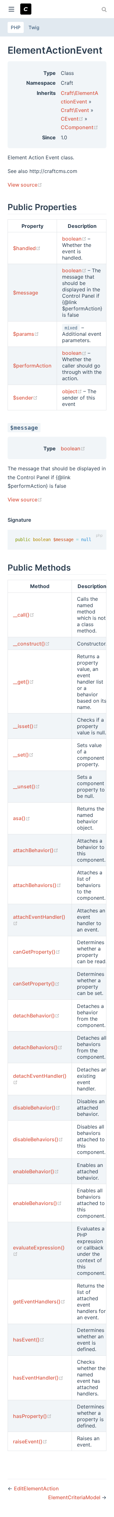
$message (25, 292)
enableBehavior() (36, 1171)
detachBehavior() (36, 1015)
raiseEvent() (30, 1441)
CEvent (73, 119)
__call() (23, 615)
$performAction (32, 365)
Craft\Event (75, 110)
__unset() (26, 786)
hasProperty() (32, 1416)
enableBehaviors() (37, 1203)
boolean (75, 238)
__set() (23, 755)
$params (26, 334)
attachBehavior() (35, 850)
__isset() (25, 726)
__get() (23, 682)
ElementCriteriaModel (75, 1497)
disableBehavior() (36, 1107)
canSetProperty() (36, 983)
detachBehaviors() (37, 1047)
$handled (27, 248)
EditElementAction (36, 1488)
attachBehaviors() (37, 885)
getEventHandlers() (39, 1301)
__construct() (31, 643)
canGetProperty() (36, 952)
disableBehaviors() (38, 1139)
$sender (25, 397)
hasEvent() (28, 1339)
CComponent (79, 127)
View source (25, 185)
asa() (21, 818)
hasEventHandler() (38, 1378)
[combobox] (104, 9)
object (72, 391)
